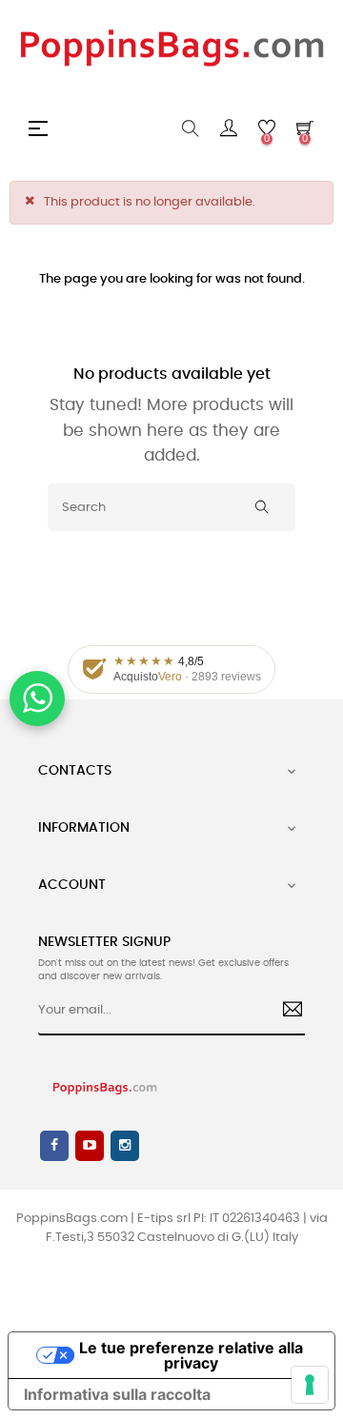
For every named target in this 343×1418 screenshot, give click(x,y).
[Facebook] (54, 1146)
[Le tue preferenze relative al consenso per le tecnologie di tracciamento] (310, 1385)
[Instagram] (125, 1146)
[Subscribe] (285, 1011)
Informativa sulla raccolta (117, 1394)
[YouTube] (89, 1146)
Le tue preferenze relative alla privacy (191, 1355)
